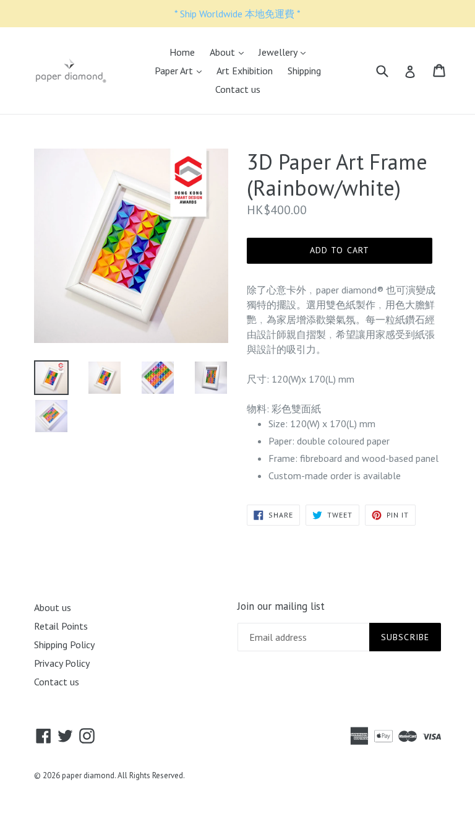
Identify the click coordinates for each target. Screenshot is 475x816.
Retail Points (61, 626)
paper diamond (88, 775)
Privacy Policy (62, 663)
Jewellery (285, 51)
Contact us (237, 89)
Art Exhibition (244, 70)
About (230, 51)
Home (182, 52)
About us (52, 607)
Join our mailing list (281, 606)
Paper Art (181, 70)
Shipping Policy (64, 644)
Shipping (304, 70)
